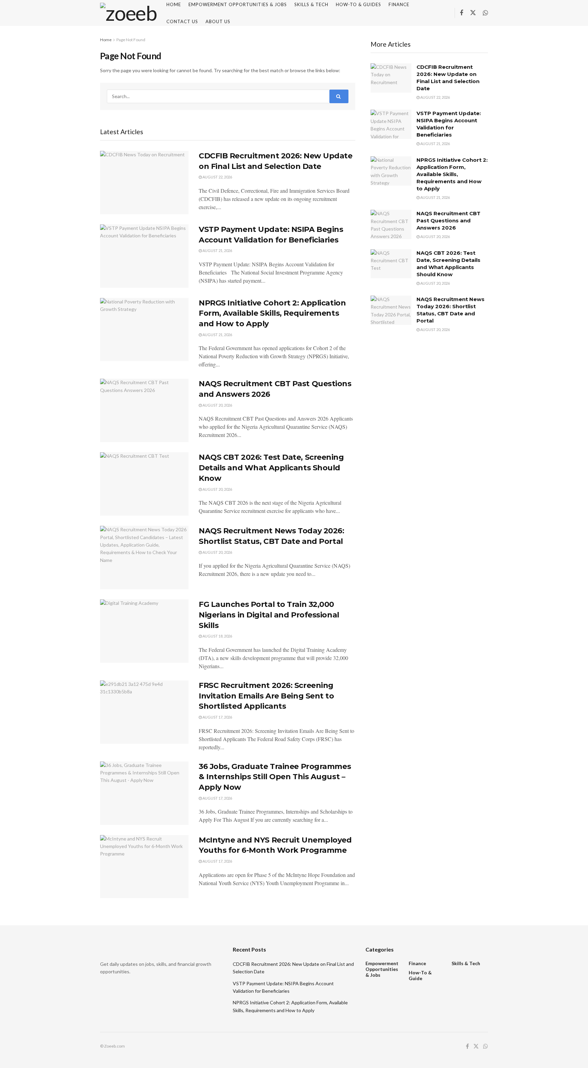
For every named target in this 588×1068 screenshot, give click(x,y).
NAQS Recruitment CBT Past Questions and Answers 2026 (448, 220)
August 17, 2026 (217, 717)
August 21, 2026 (217, 250)
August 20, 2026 (217, 405)
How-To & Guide (420, 975)
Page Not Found (130, 39)
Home (106, 39)
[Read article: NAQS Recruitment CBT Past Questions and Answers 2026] (144, 410)
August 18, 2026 (217, 636)
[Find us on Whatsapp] (485, 13)
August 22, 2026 (217, 177)
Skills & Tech (466, 963)
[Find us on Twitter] (473, 13)
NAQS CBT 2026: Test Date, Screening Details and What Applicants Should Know (271, 468)
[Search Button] (338, 96)
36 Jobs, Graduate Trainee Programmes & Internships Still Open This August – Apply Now (275, 777)
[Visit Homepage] (128, 13)
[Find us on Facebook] (461, 13)
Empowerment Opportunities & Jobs (381, 969)
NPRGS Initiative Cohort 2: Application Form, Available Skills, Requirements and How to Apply (272, 313)
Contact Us (182, 21)
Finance (417, 963)
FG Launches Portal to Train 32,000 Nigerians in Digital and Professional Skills (269, 615)
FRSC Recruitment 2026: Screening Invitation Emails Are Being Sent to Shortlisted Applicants (266, 696)
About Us (218, 21)
